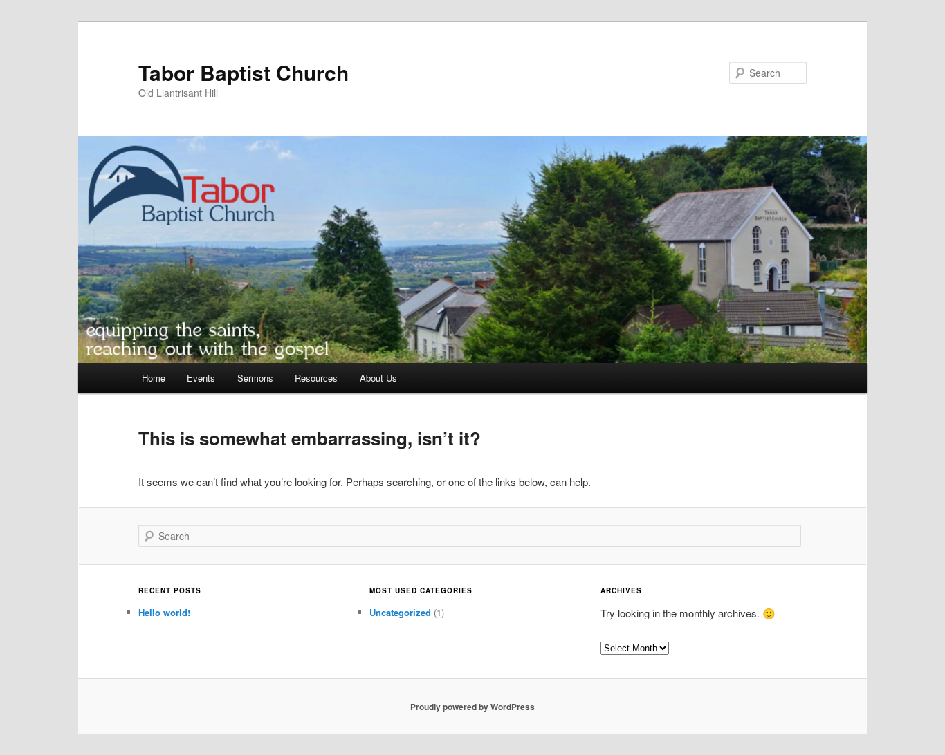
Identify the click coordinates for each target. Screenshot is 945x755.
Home (153, 377)
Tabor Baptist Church (243, 72)
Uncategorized (400, 612)
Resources (316, 377)
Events (201, 377)
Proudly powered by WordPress (472, 706)
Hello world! (164, 612)
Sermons (255, 377)
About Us (378, 377)
